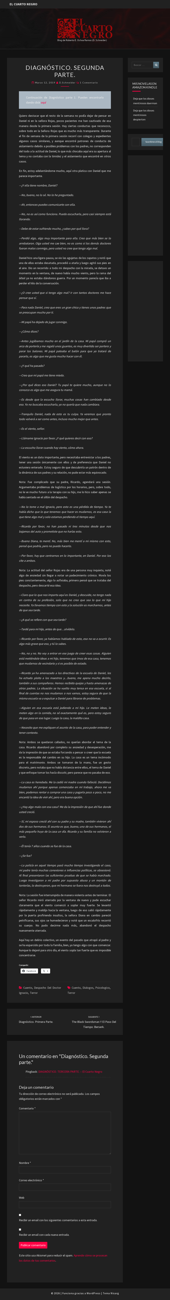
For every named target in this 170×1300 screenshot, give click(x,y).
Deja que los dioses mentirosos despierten (143, 115)
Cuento (27, 988)
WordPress (93, 1293)
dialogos (88, 988)
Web (21, 1197)
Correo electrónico (31, 1180)
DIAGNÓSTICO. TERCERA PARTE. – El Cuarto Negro (70, 1071)
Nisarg (115, 1293)
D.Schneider (67, 82)
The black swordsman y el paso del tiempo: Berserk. (94, 1022)
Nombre (25, 1163)
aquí (43, 102)
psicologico (102, 988)
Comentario (27, 1108)
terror (71, 993)
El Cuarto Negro (23, 4)
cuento (76, 988)
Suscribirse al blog (153, 141)
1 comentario (89, 82)
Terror (34, 993)
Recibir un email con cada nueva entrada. (44, 1235)
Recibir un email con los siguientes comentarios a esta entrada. (58, 1220)
